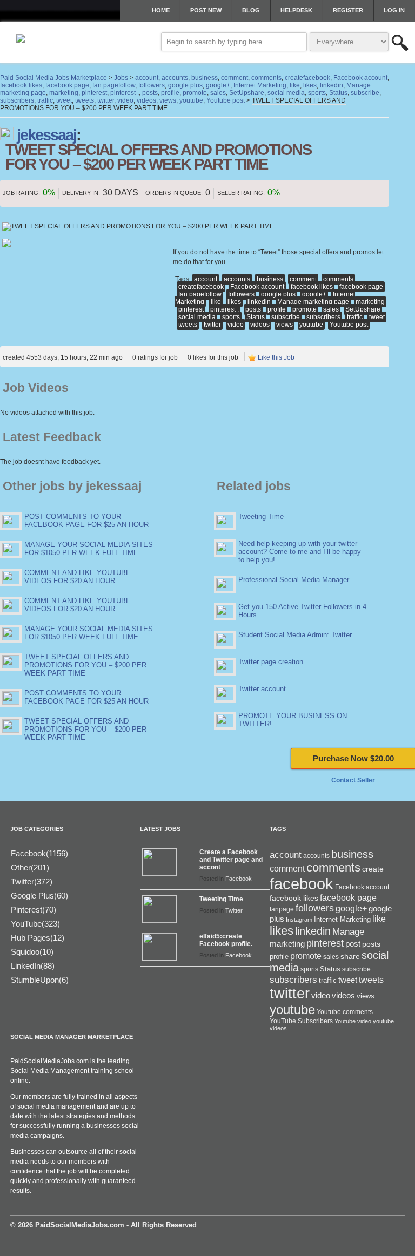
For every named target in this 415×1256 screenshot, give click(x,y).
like (216, 302)
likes (234, 302)
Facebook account (257, 287)
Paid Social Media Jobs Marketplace (53, 78)
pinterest (191, 309)
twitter (212, 324)
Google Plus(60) (39, 895)
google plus (278, 294)
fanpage (282, 909)
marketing (370, 302)
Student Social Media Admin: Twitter (295, 635)
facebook (301, 884)
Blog (251, 10)
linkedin (259, 302)
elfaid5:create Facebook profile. (225, 940)
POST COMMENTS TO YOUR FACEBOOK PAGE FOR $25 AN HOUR (86, 520)
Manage (348, 931)
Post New (206, 10)
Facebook (238, 878)
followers (241, 294)
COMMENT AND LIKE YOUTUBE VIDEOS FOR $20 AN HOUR (77, 577)
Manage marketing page (313, 302)
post (352, 944)
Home (161, 10)
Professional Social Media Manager (293, 580)
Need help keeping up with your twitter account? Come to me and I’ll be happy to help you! (299, 551)
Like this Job (276, 357)
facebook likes (312, 287)
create (373, 869)
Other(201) (30, 867)
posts (253, 309)
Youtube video (352, 1021)
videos (260, 324)
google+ (314, 294)
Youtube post (349, 324)
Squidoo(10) (32, 951)
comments (338, 279)
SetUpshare (362, 309)
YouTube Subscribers (301, 1021)
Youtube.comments (345, 1012)
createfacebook (201, 287)
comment (303, 279)
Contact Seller (353, 780)
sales (331, 309)
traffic (355, 317)
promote (304, 309)
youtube (311, 324)
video (235, 324)
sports (231, 317)
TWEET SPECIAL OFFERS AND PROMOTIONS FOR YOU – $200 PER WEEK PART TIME (85, 665)
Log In (394, 10)
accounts (237, 279)
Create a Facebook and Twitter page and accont (231, 859)
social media (197, 317)
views (284, 324)
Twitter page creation (270, 662)
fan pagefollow (200, 294)
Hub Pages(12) (37, 937)
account (205, 279)
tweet (377, 317)
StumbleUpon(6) (40, 979)
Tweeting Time (261, 516)
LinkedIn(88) (33, 965)
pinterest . (224, 309)
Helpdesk (296, 10)
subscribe (285, 317)
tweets (187, 324)
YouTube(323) (35, 923)
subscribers (323, 317)
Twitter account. (263, 689)
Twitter (234, 910)
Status (255, 317)
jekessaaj (46, 135)
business (270, 279)
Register (348, 10)
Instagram (299, 919)
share (350, 957)
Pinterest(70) (33, 909)
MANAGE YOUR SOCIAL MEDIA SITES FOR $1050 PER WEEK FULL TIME (88, 549)
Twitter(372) (31, 881)
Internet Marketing (342, 919)
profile (276, 309)
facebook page (361, 287)
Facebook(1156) (39, 853)
